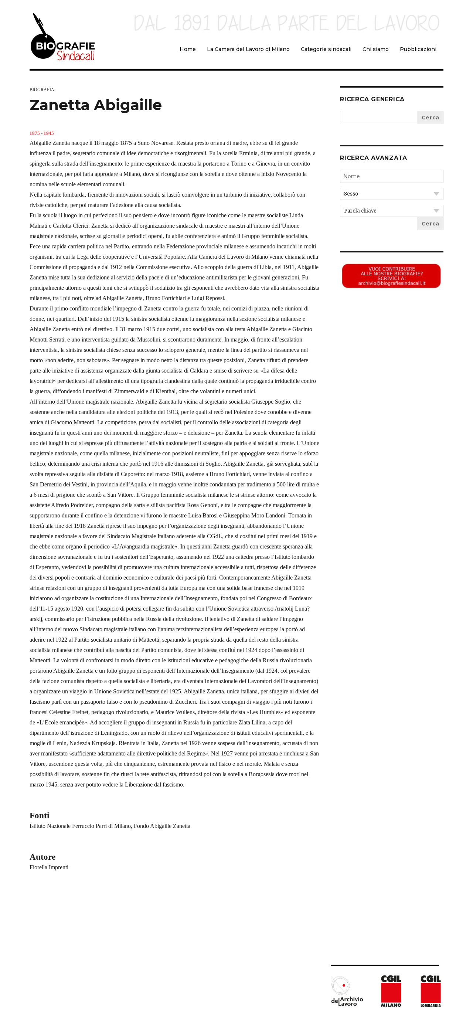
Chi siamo (376, 49)
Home (188, 49)
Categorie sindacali (326, 49)
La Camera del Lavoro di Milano (248, 49)
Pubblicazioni (418, 49)
